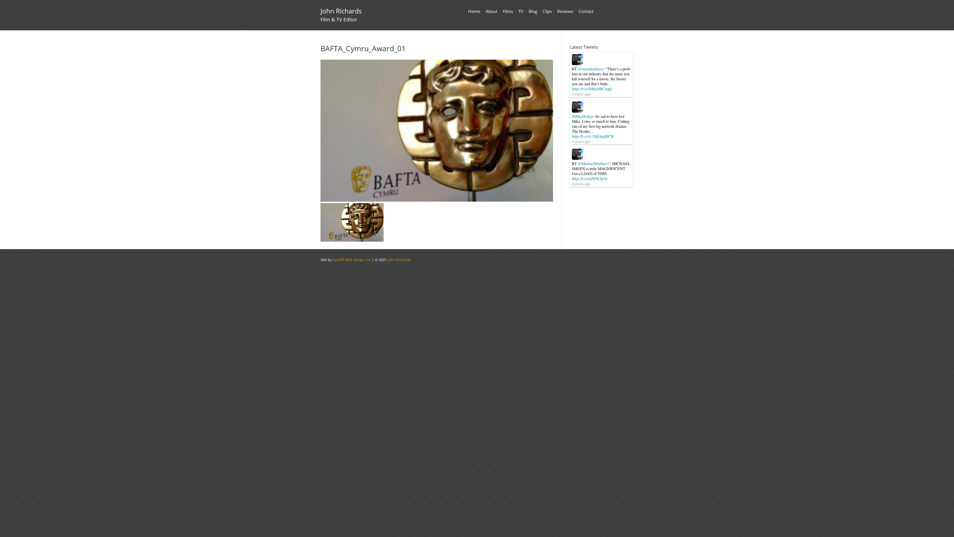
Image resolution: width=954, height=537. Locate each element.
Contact (586, 12)
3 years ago (581, 93)
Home (474, 12)
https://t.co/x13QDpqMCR (593, 136)
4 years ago (581, 141)
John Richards (399, 259)
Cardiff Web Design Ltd (352, 259)
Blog (533, 12)
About (491, 12)
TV (520, 12)
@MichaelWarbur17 (594, 163)
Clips (547, 12)
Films (508, 12)
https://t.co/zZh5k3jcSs (590, 178)
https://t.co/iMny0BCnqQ (592, 88)
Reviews (565, 12)
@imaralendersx (590, 68)
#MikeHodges (583, 116)
